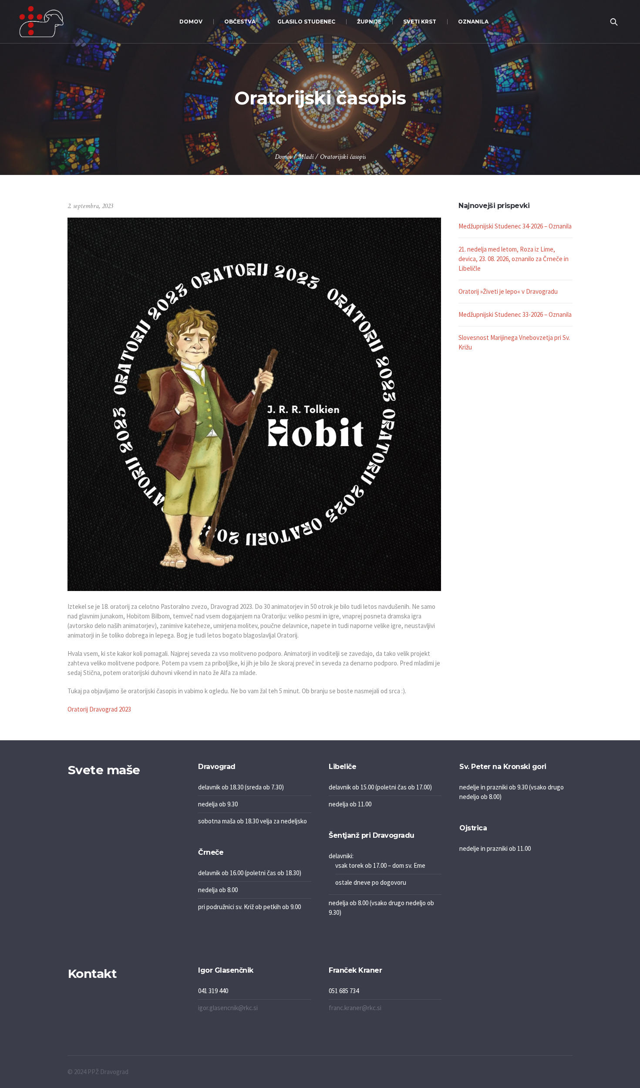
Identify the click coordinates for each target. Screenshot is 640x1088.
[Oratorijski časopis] (254, 404)
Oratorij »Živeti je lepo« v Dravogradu (508, 291)
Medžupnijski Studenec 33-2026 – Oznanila (515, 314)
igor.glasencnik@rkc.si (228, 1008)
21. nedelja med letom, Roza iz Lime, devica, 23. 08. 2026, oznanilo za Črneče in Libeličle (513, 258)
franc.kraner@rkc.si (355, 1008)
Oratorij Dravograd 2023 (99, 709)
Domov (283, 156)
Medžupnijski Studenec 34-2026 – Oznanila (515, 226)
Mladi (305, 156)
